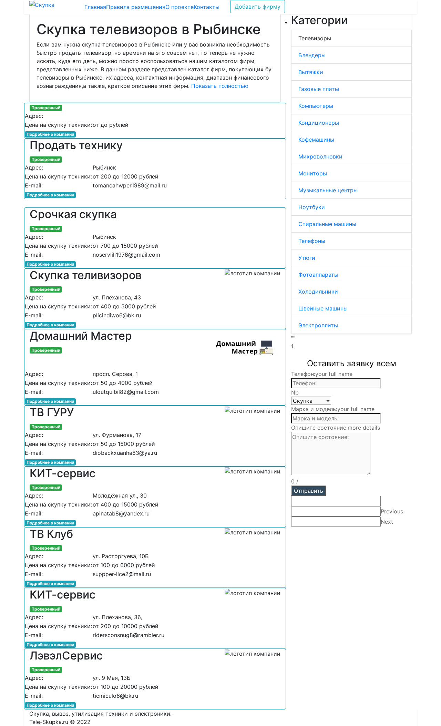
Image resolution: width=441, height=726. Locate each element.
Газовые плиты (318, 88)
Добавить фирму (257, 6)
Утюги (306, 257)
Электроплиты (318, 325)
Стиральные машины (327, 224)
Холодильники (318, 291)
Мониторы (312, 173)
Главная (95, 6)
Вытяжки (310, 72)
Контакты (206, 6)
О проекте (179, 6)
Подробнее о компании (50, 134)
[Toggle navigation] (69, 7)
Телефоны (311, 240)
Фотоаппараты (318, 274)
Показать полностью (219, 85)
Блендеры (312, 55)
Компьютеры (315, 105)
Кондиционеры (318, 122)
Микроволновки (320, 156)
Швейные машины (323, 308)
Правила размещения (135, 6)
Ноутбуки (311, 207)
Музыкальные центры (328, 190)
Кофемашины (316, 139)
